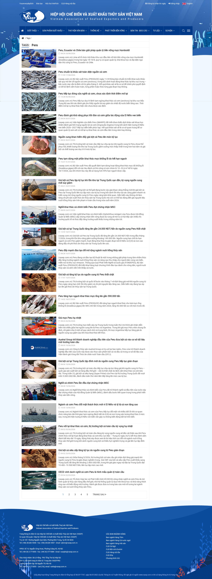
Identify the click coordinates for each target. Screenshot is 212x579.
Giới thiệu (32, 30)
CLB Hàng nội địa (68, 3)
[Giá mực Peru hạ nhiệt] (39, 326)
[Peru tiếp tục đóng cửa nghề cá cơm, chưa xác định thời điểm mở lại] (39, 101)
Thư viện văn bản (76, 30)
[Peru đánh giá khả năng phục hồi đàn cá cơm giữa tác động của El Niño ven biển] (39, 123)
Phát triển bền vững (115, 30)
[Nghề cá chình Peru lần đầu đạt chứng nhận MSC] (39, 391)
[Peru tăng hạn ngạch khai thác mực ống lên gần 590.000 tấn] (39, 304)
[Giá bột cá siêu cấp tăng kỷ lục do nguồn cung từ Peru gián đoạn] (39, 458)
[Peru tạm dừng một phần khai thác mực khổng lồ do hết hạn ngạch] (39, 166)
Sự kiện (168, 30)
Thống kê (94, 30)
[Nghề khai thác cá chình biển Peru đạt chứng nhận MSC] (39, 215)
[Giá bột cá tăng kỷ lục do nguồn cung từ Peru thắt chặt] (39, 282)
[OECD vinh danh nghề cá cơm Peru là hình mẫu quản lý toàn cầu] (39, 480)
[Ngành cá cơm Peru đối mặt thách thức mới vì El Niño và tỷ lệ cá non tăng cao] (39, 412)
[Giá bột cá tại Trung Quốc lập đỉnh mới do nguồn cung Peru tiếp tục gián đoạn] (39, 369)
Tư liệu (156, 30)
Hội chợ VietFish (52, 3)
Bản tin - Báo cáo (139, 30)
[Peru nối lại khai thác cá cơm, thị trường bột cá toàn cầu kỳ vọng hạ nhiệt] (39, 435)
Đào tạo (39, 3)
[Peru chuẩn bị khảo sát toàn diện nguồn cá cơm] (39, 80)
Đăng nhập (175, 3)
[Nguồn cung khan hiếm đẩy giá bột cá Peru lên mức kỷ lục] (39, 145)
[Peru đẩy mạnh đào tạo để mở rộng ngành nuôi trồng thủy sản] (39, 259)
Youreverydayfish (26, 3)
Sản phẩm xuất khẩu (52, 30)
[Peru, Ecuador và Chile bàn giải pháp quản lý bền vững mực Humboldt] (39, 58)
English (189, 3)
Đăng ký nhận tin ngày (156, 3)
